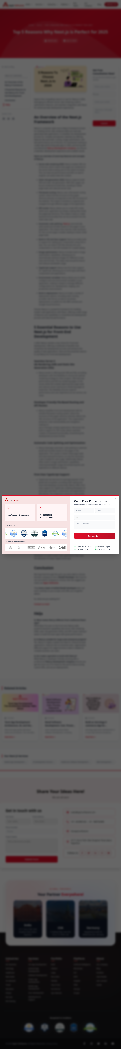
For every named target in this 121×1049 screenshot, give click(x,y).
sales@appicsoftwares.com (18, 515)
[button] (77, 517)
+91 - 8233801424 (46, 515)
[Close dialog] (116, 499)
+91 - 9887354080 (46, 518)
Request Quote (94, 536)
